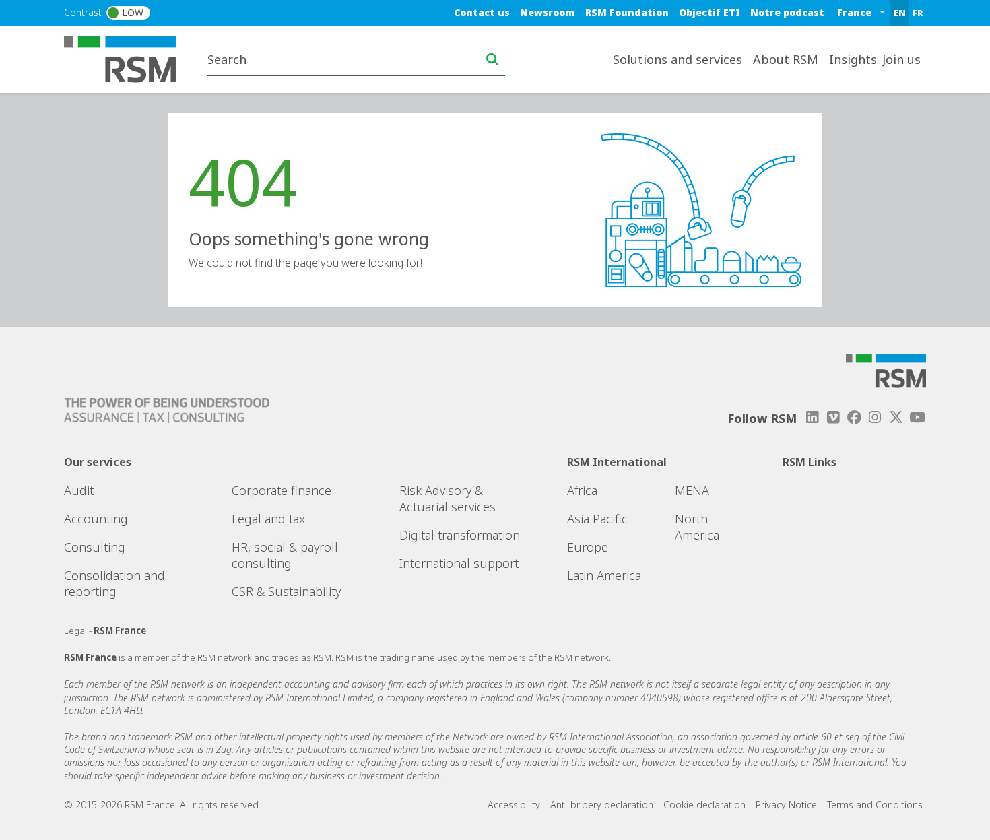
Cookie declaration (704, 804)
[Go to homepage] (128, 58)
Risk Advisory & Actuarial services (447, 498)
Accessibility (514, 804)
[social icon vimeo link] (833, 417)
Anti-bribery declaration (601, 804)
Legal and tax (268, 519)
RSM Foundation (627, 12)
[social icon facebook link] (854, 417)
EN (900, 13)
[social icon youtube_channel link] (917, 417)
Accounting (96, 519)
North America (697, 527)
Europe (587, 547)
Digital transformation (459, 535)
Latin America (604, 575)
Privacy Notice (786, 804)
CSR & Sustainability (286, 591)
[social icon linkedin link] (812, 417)
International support (459, 563)
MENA (692, 490)
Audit (79, 490)
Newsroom (547, 12)
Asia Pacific (597, 519)
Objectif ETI (709, 12)
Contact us (482, 12)
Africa (582, 490)
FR (918, 13)
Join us (901, 59)
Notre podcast (787, 12)
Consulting (94, 547)
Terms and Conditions (875, 804)
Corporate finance (281, 490)
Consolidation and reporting (114, 583)
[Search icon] (492, 59)
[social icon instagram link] (875, 417)
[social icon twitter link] (896, 417)
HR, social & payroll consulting (285, 555)
